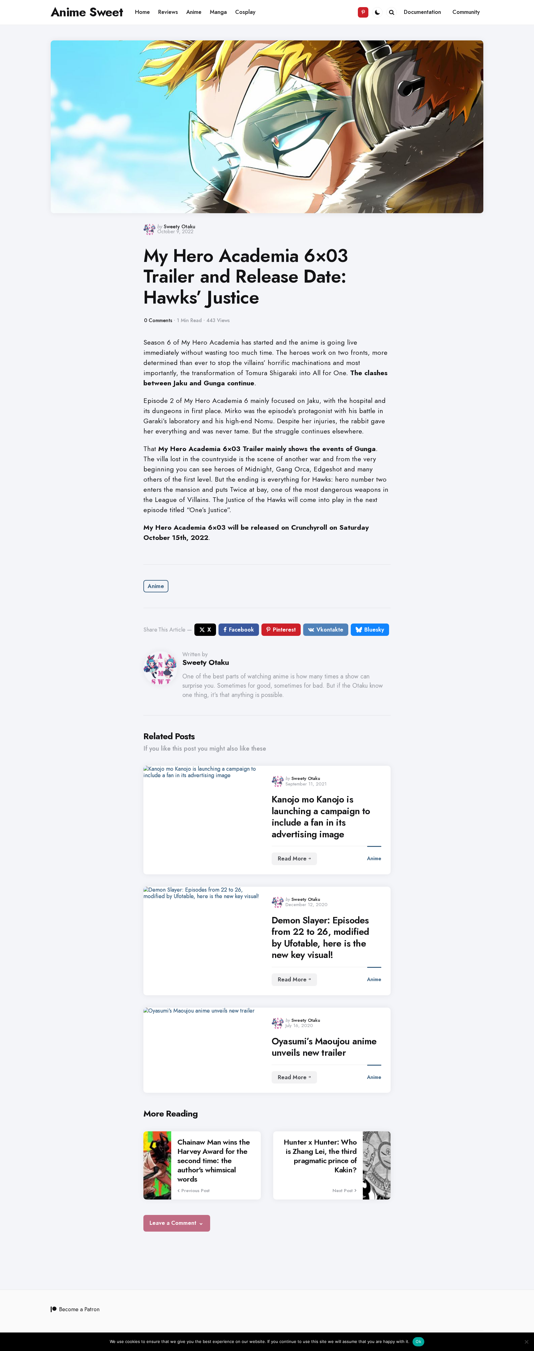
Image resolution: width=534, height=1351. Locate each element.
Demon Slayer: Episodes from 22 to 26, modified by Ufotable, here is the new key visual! (320, 937)
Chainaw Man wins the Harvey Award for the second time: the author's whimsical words (213, 1161)
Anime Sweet (87, 12)
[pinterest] (363, 12)
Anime (156, 586)
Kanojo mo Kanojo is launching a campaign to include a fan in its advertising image (321, 817)
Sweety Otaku (179, 226)
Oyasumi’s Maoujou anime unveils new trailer (324, 1047)
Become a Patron (79, 1309)
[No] (526, 1342)
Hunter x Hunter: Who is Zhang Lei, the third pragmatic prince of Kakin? (320, 1156)
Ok (418, 1341)
